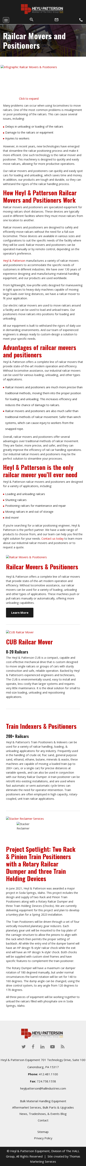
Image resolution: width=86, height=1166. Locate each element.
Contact (43, 1120)
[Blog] (62, 1046)
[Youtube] (52, 1046)
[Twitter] (24, 1046)
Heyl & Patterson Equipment (30, 1151)
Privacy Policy (43, 1138)
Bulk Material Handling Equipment (43, 1101)
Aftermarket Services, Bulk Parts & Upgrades (43, 1108)
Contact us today (52, 538)
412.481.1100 (48, 1074)
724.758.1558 (46, 1081)
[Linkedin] (42, 1046)
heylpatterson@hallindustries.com (43, 1088)
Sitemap (43, 1132)
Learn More (19, 612)
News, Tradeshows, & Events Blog (43, 1114)
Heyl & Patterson (14, 260)
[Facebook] (33, 1046)
